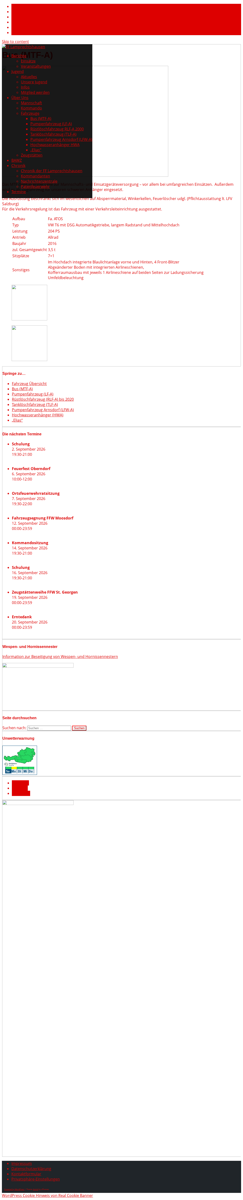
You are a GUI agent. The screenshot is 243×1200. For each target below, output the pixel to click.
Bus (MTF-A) (40, 118)
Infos (25, 87)
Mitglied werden (35, 92)
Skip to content (15, 41)
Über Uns (19, 97)
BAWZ (16, 160)
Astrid (35, 1189)
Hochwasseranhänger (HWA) (37, 415)
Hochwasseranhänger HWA (54, 144)
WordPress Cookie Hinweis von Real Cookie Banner (47, 1195)
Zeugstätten (31, 155)
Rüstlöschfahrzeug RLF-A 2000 (57, 129)
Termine (18, 191)
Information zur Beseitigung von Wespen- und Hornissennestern (60, 656)
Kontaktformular (26, 1173)
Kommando (31, 108)
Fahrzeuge (30, 113)
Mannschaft (31, 102)
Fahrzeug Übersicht (29, 383)
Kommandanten (35, 176)
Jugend (17, 71)
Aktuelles (29, 76)
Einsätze (28, 61)
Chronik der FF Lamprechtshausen (51, 170)
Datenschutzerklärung (31, 1168)
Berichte (18, 55)
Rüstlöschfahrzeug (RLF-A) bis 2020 (43, 399)
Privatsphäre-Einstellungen (35, 1179)
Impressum (21, 1163)
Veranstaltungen (36, 66)
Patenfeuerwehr (35, 186)
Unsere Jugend (34, 82)
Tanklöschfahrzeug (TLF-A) (53, 134)
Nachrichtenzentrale (39, 181)
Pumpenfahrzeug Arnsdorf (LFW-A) (61, 139)
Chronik (18, 165)
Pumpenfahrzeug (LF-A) (51, 123)
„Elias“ (35, 149)
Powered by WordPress (14, 1189)
